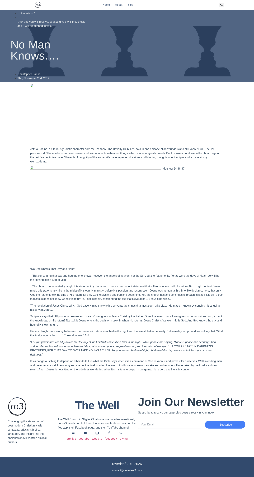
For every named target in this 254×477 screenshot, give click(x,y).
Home (106, 4)
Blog (130, 4)
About (118, 4)
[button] (221, 5)
